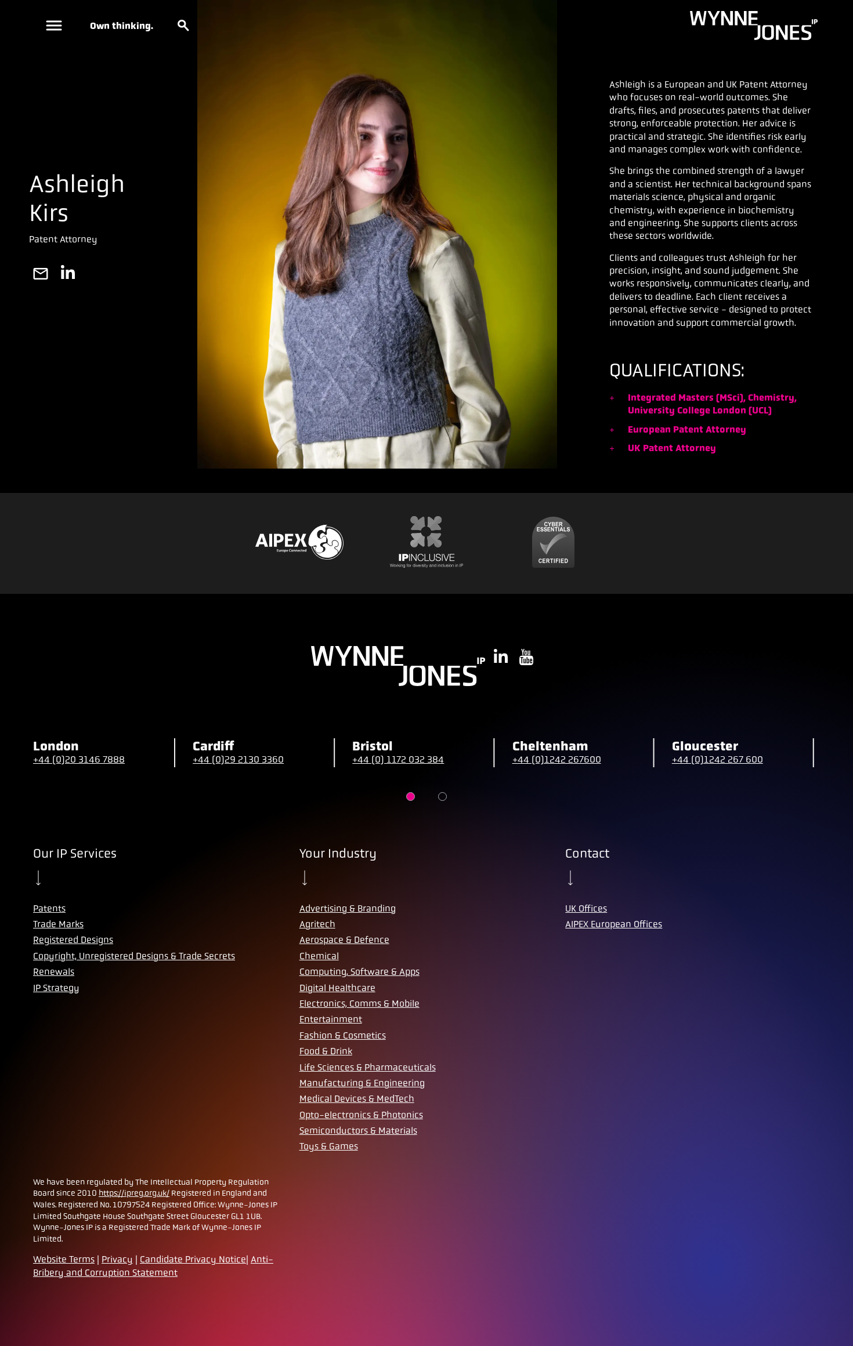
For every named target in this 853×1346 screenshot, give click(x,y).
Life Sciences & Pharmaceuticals (367, 1067)
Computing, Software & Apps (359, 971)
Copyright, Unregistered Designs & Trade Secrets (134, 956)
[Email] (40, 275)
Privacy (117, 1259)
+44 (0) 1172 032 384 (398, 759)
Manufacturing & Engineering (362, 1083)
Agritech (317, 924)
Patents (49, 908)
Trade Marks (58, 924)
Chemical (319, 956)
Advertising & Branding (347, 908)
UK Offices (586, 908)
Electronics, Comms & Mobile (359, 1003)
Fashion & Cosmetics (342, 1035)
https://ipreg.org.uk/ (134, 1193)
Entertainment (330, 1019)
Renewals (53, 971)
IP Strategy (56, 987)
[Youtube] (526, 658)
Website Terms (64, 1259)
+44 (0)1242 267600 (556, 759)
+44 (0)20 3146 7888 (79, 759)
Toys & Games (328, 1146)
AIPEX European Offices (613, 924)
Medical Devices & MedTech (356, 1098)
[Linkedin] (501, 658)
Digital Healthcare (337, 987)
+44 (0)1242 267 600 (717, 759)
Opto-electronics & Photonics (361, 1114)
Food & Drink (325, 1051)
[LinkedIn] (68, 275)
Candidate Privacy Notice (193, 1259)
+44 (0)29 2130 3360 (238, 759)
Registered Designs (73, 939)
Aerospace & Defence (344, 939)
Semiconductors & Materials (358, 1130)
